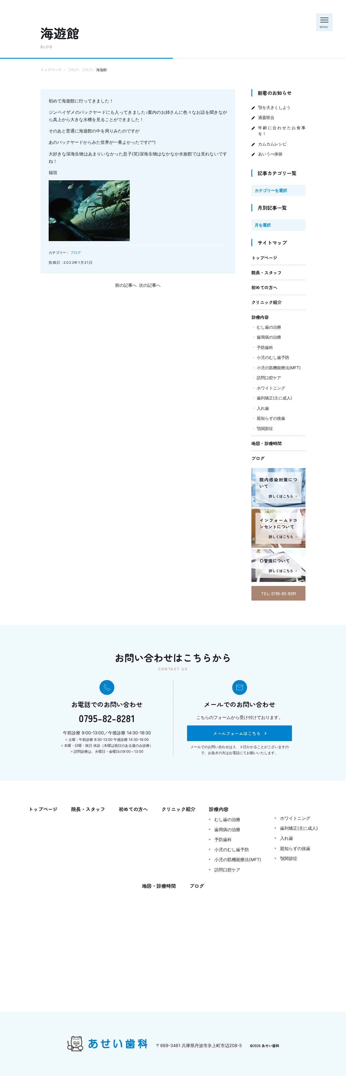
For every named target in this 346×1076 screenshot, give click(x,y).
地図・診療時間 (266, 443)
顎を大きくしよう (274, 107)
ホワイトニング (271, 388)
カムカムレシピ (272, 144)
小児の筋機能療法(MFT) (279, 367)
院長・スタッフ (266, 272)
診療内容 (260, 317)
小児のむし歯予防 (273, 357)
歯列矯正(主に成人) (274, 398)
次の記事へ (150, 285)
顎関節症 (265, 428)
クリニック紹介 (266, 302)
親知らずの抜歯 (271, 418)
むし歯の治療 (269, 327)
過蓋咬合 (266, 117)
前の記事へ (126, 285)
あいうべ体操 (270, 154)
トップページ (264, 257)
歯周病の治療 (269, 337)
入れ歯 (263, 408)
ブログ (75, 252)
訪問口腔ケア (269, 377)
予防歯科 (265, 347)
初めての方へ (264, 287)
